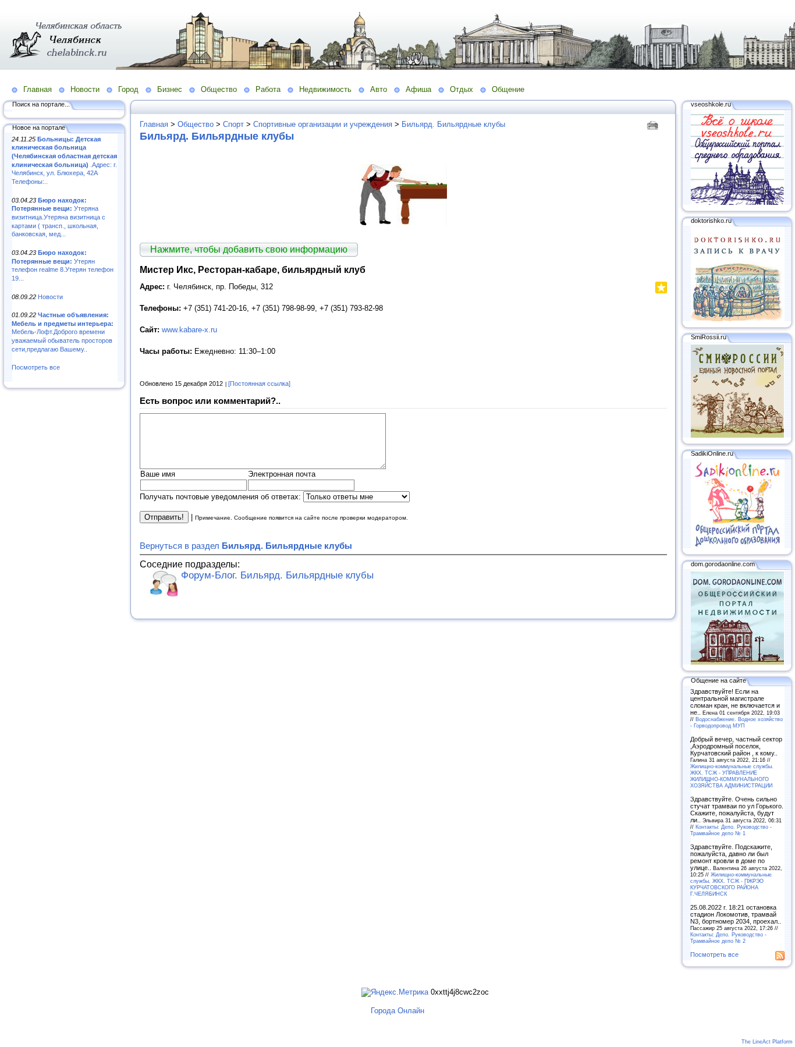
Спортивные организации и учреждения (322, 124)
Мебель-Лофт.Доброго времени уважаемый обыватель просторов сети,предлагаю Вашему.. (62, 332)
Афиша (418, 89)
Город (128, 89)
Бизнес (169, 89)
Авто (378, 89)
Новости (85, 89)
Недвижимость (325, 89)
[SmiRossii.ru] (737, 435)
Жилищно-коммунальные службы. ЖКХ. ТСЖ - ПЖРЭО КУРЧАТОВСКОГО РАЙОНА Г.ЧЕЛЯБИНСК (731, 884)
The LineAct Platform (767, 1042)
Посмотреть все (36, 367)
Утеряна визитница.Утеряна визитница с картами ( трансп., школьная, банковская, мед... (58, 217)
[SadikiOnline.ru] (737, 545)
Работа (268, 89)
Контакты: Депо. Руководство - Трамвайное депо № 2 (728, 937)
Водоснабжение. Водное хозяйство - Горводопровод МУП (736, 722)
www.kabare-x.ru (189, 329)
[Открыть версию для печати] (654, 124)
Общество (219, 89)
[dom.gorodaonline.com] (737, 662)
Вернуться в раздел (246, 546)
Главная (37, 89)
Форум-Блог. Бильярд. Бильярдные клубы (277, 575)
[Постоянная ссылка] (259, 383)
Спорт (233, 124)
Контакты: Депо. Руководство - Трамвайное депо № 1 (731, 830)
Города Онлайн (397, 1010)
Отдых (461, 89)
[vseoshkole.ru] (737, 202)
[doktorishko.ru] (737, 318)
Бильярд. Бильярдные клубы (453, 124)
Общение (508, 89)
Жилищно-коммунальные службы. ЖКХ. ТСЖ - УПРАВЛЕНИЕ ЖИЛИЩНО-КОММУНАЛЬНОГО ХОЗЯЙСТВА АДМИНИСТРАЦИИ (731, 776)
